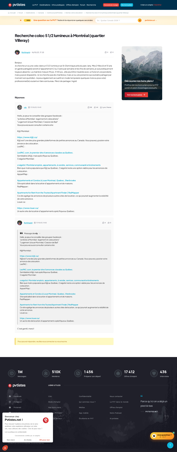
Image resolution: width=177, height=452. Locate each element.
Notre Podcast (116, 413)
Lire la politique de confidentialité (15, 432)
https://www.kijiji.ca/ (27, 137)
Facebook (17, 396)
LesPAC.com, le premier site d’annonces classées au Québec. (45, 152)
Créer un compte (147, 5)
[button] (5, 448)
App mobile (83, 413)
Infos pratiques (58, 5)
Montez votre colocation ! (74, 13)
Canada (41, 13)
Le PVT (35, 5)
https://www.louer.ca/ (28, 208)
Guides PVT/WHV (55, 413)
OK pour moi (44, 440)
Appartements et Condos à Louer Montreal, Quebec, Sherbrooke (46, 180)
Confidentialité (85, 396)
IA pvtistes (114, 418)
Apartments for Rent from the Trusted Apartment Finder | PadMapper (48, 192)
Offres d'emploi (72, 5)
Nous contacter (116, 396)
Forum (82, 5)
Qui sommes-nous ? (87, 402)
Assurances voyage (111, 5)
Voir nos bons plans (134, 95)
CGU (50, 396)
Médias (82, 407)
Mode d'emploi (54, 402)
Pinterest (17, 407)
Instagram (18, 402)
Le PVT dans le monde (119, 402)
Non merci (11, 440)
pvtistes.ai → (151, 20)
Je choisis (27, 440)
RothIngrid (26, 52)
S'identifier (157, 5)
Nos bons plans (126, 5)
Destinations (45, 5)
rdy (25, 107)
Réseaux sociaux (55, 418)
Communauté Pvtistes (54, 13)
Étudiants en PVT (86, 418)
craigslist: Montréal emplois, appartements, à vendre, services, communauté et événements (59, 165)
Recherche (91, 5)
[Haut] (170, 445)
